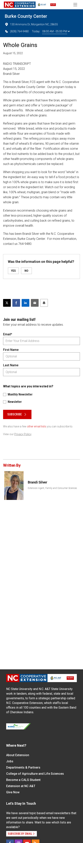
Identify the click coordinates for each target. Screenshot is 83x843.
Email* (7, 334)
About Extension (17, 755)
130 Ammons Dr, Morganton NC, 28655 (34, 24)
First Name (11, 350)
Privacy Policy (22, 434)
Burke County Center (26, 16)
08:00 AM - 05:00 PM (54, 31)
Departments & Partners (23, 767)
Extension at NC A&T (20, 786)
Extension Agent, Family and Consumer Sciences (52, 488)
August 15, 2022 (13, 53)
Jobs (9, 761)
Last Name (10, 365)
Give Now (12, 792)
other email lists (36, 426)
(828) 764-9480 (19, 31)
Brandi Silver (37, 482)
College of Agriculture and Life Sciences (35, 774)
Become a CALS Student (23, 780)
